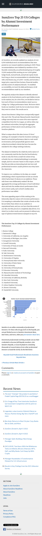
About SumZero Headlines (13, 489)
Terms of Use (8, 510)
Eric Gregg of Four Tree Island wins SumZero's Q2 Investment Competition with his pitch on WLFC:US (21, 403)
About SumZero (9, 492)
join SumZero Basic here (31, 335)
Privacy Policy (8, 514)
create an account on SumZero (24, 373)
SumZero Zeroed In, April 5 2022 (16, 429)
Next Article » (20, 363)
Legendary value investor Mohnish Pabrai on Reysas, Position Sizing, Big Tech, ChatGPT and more (21, 413)
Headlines (7, 495)
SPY (4, 34)
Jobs (5, 498)
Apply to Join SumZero (11, 486)
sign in (9, 373)
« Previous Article (8, 363)
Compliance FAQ (9, 517)
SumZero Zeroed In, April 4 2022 (16, 434)
